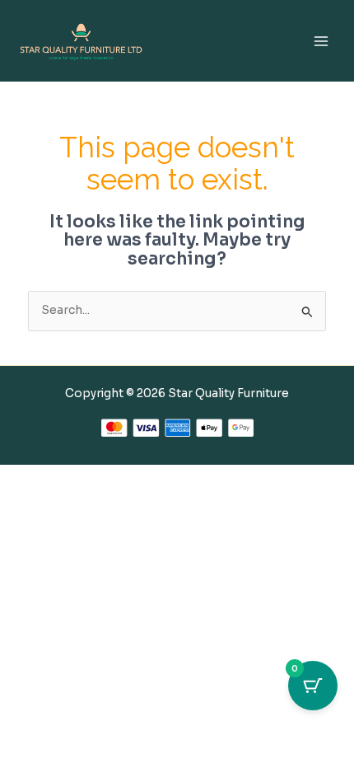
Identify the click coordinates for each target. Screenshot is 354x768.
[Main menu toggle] (321, 41)
